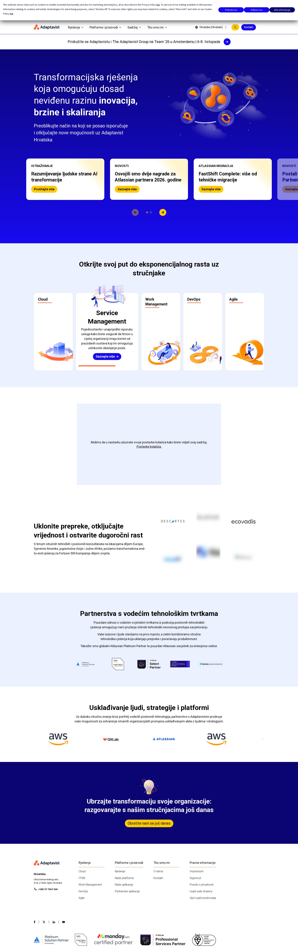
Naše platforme (124, 878)
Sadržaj (132, 27)
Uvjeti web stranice (201, 891)
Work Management (90, 884)
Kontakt (248, 27)
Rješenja (74, 27)
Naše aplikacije (124, 884)
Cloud (82, 871)
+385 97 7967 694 (48, 889)
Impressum (196, 871)
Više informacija (282, 9)
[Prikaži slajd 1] (147, 212)
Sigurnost (195, 878)
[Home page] (47, 27)
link (158, 4)
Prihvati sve (231, 9)
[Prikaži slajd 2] (151, 212)
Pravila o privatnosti (201, 884)
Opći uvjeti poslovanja (203, 898)
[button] (65, 179)
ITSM (82, 878)
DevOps (83, 891)
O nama (158, 871)
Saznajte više (43, 189)
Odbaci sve (256, 9)
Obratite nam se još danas (149, 823)
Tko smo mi (155, 27)
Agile (82, 898)
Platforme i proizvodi (104, 27)
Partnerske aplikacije (127, 891)
